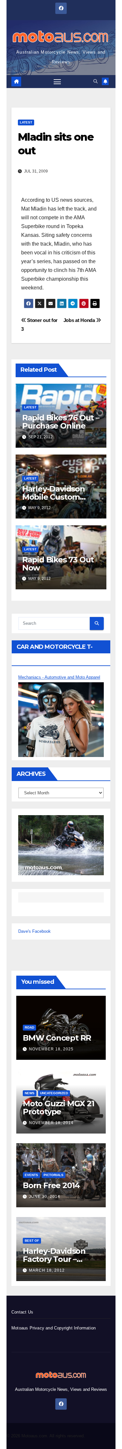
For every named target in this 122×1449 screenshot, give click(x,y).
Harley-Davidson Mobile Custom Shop (53, 497)
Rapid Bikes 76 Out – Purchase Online (60, 421)
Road (29, 1027)
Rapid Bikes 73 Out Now (58, 563)
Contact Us (22, 1312)
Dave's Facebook (34, 931)
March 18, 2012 (47, 1270)
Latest (26, 122)
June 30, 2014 (44, 1196)
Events (31, 1175)
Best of (32, 1240)
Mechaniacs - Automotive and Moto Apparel (59, 677)
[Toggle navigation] (57, 81)
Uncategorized (54, 1093)
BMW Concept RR (57, 1038)
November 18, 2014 (51, 1123)
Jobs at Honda (79, 320)
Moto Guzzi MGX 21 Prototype (58, 1107)
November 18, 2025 (51, 1049)
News (29, 1093)
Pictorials (53, 1175)
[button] (95, 81)
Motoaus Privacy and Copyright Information (53, 1328)
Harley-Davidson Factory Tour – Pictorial (54, 1259)
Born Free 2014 (51, 1185)
